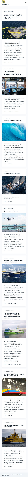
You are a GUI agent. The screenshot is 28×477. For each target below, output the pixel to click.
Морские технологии (8, 11)
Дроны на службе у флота (11, 211)
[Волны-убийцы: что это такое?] (14, 132)
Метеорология (7, 118)
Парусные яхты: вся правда (12, 173)
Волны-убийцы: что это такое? (13, 120)
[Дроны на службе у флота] (14, 222)
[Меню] (25, 2)
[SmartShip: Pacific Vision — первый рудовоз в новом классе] (14, 387)
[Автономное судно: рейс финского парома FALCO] (14, 438)
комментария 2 (17, 364)
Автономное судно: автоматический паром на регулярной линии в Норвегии (12, 73)
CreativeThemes (5, 475)
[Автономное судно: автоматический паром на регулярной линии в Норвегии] (14, 86)
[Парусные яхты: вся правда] (14, 185)
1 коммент (16, 110)
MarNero (5, 4)
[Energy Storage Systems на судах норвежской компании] (14, 273)
